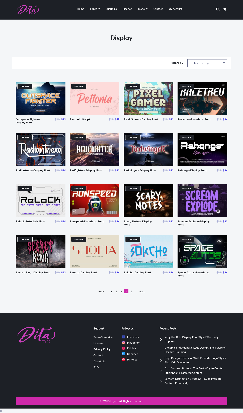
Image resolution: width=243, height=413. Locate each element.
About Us (99, 361)
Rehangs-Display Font (192, 170)
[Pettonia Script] (94, 114)
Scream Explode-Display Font (194, 223)
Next (142, 291)
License (98, 343)
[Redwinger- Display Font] (148, 165)
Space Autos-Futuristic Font (193, 274)
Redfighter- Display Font (86, 170)
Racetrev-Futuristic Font (194, 119)
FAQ (96, 367)
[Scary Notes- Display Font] (148, 216)
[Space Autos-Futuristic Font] (202, 267)
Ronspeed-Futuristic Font (87, 221)
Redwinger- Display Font (140, 170)
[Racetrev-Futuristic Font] (202, 114)
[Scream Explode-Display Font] (202, 216)
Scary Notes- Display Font (138, 223)
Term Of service (103, 337)
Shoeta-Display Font (83, 272)
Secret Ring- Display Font (33, 272)
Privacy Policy (102, 349)
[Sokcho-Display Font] (148, 267)
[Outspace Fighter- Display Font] (40, 114)
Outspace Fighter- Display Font (28, 121)
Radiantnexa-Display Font (33, 170)
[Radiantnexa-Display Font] (40, 165)
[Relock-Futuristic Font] (40, 216)
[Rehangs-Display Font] (202, 165)
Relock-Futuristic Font (30, 221)
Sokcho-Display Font (137, 272)
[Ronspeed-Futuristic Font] (94, 216)
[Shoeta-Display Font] (94, 267)
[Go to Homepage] (28, 13)
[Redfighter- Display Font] (94, 165)
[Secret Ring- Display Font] (40, 267)
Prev (101, 291)
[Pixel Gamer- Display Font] (148, 114)
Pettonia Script (80, 119)
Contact (98, 355)
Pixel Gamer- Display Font (141, 119)
